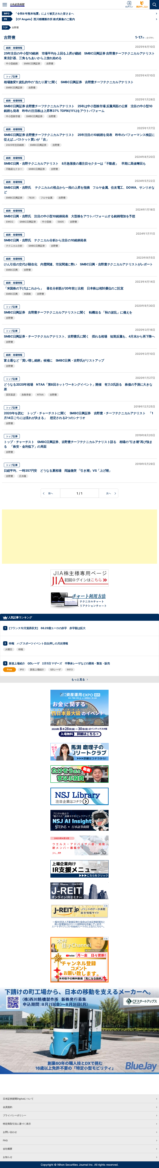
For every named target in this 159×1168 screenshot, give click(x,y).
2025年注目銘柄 (15, 144)
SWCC (9, 221)
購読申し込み (142, 6)
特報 (20, 649)
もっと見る (78, 679)
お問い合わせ (10, 1132)
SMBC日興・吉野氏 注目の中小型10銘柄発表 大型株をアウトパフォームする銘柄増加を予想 (69, 216)
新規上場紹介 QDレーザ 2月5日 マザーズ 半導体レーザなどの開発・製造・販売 (59, 663)
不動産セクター (14, 168)
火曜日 (8, 649)
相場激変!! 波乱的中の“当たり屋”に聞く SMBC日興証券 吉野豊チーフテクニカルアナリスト (69, 82)
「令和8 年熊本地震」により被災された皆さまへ (44, 13)
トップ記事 (12, 76)
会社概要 (7, 1148)
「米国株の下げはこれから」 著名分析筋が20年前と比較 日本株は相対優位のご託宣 (63, 288)
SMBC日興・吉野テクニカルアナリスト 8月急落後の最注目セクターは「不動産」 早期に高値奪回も (75, 163)
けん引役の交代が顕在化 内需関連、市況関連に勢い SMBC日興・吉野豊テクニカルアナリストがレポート (78, 264)
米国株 (27, 293)
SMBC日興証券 (32, 63)
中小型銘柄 (12, 63)
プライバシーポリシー (14, 1115)
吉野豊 (49, 63)
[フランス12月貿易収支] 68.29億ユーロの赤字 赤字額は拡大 (47, 628)
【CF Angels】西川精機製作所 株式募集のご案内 (45, 19)
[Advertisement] (79, 536)
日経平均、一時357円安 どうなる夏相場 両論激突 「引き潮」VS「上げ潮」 (58, 470)
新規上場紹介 (37, 669)
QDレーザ (55, 669)
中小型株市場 (13, 116)
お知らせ (7, 1157)
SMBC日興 (12, 269)
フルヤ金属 (46, 197)
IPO (22, 669)
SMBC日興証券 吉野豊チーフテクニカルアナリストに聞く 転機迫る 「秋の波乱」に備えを (68, 312)
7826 (32, 197)
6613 (70, 669)
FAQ (5, 1140)
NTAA (40, 394)
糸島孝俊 (26, 394)
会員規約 (7, 1107)
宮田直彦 (10, 394)
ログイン (129, 6)
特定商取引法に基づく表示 (17, 1123)
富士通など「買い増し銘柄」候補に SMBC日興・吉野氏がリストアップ (54, 360)
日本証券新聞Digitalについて (18, 1098)
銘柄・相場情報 (14, 47)
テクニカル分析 (14, 245)
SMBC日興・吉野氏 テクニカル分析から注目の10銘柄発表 (45, 240)
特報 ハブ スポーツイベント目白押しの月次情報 (38, 643)
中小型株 (46, 221)
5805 (61, 221)
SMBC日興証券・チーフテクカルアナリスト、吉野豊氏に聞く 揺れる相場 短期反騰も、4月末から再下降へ (79, 336)
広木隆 (22, 476)
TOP (5, 27)
